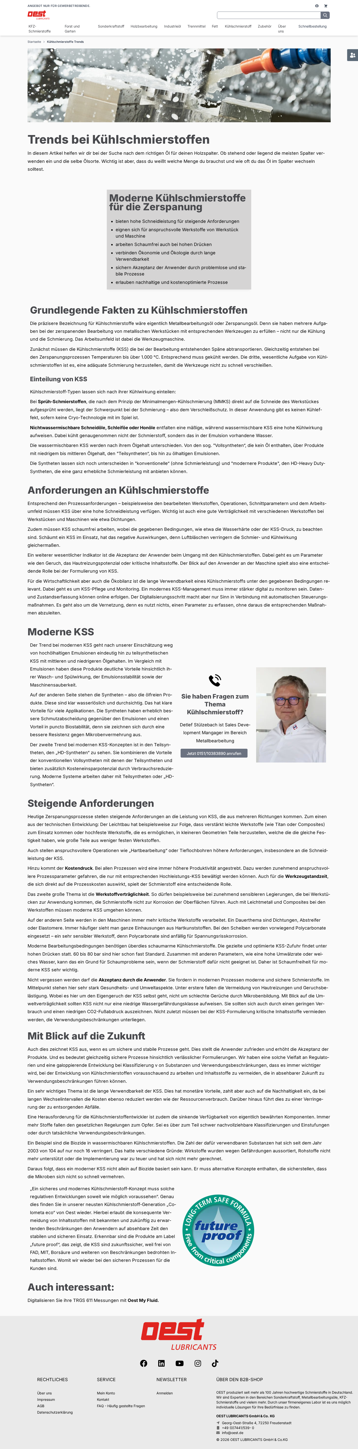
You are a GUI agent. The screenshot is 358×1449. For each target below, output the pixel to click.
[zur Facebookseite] (143, 1363)
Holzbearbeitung (144, 26)
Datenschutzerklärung (55, 1412)
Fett (215, 26)
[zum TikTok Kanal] (215, 1363)
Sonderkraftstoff (111, 26)
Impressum (46, 1399)
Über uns (282, 28)
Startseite (34, 42)
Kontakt (103, 1399)
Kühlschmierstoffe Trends (65, 42)
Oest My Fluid (142, 1300)
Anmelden (164, 1393)
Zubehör (264, 26)
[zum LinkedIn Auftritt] (161, 1363)
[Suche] (325, 15)
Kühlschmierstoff (238, 26)
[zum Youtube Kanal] (180, 1363)
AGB (40, 1406)
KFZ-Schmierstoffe (40, 28)
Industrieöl (172, 26)
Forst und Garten (72, 28)
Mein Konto (106, 1393)
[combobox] (269, 15)
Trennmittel (196, 26)
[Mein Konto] (317, 6)
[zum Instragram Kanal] (198, 1363)
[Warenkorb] (326, 5)
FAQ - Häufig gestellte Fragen (121, 1406)
